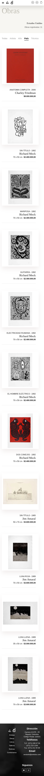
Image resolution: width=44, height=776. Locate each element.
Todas (4, 38)
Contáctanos (12, 752)
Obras (12, 738)
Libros (12, 742)
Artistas (12, 735)
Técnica (34, 38)
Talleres (12, 745)
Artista (13, 38)
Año (20, 38)
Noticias (12, 749)
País (26, 38)
